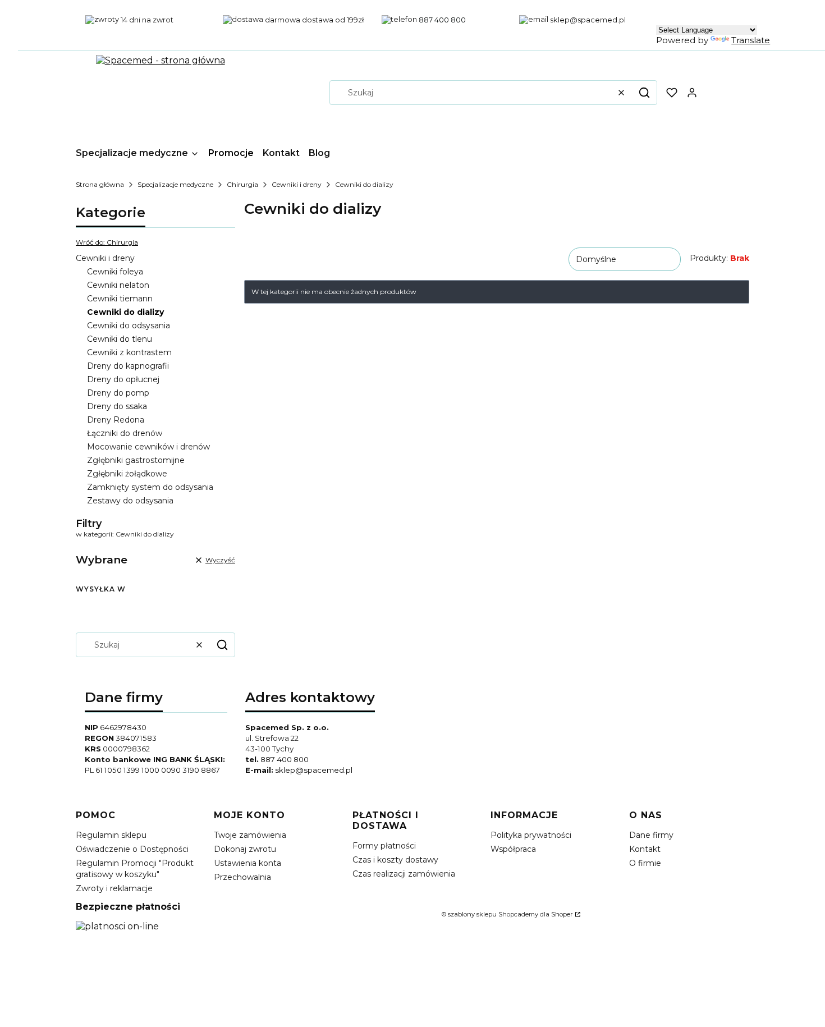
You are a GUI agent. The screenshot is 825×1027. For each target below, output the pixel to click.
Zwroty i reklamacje (114, 888)
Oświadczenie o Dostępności (132, 849)
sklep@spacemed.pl (313, 769)
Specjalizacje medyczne (175, 184)
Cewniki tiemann (120, 299)
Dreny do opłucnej (123, 379)
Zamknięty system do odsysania (150, 487)
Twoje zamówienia (250, 835)
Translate (750, 40)
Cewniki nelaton (118, 285)
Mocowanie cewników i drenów (148, 447)
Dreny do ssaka (117, 406)
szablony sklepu (472, 914)
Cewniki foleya (115, 272)
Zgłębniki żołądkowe (127, 474)
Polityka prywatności (531, 835)
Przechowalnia (242, 877)
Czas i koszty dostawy (395, 860)
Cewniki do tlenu (119, 339)
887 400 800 (284, 759)
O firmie (645, 863)
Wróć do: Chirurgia (107, 242)
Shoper (562, 914)
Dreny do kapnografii (128, 366)
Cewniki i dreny (297, 184)
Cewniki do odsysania (128, 325)
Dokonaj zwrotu (245, 849)
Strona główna (100, 184)
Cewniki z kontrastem (129, 352)
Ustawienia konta (247, 863)
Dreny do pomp (118, 393)
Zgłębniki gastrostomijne (136, 460)
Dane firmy (651, 835)
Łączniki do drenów (124, 433)
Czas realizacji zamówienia (403, 874)
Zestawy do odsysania (130, 501)
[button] (644, 92)
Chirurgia (242, 184)
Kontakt (645, 849)
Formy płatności (384, 846)
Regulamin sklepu (111, 835)
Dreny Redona (115, 420)
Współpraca (513, 849)
